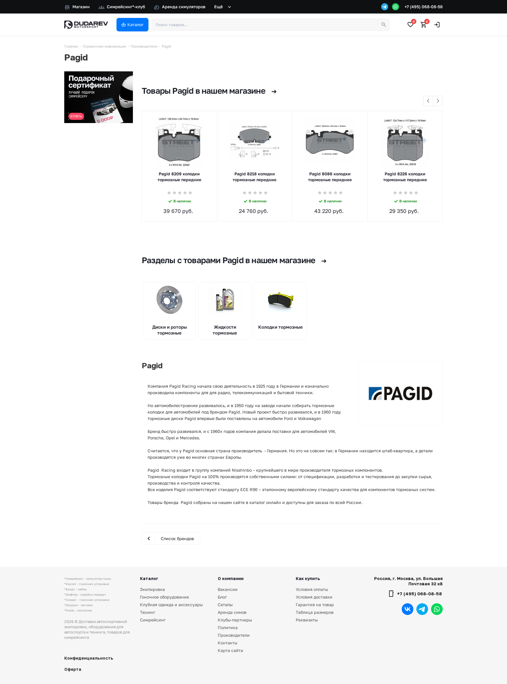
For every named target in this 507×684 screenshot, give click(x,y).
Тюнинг (147, 612)
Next (438, 101)
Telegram (422, 609)
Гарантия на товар (315, 604)
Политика (228, 627)
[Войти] (437, 25)
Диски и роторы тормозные (169, 329)
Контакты (227, 642)
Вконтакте (407, 609)
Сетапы (225, 604)
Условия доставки (314, 596)
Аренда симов (232, 612)
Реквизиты (307, 619)
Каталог (149, 578)
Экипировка (152, 589)
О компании (231, 578)
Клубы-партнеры (235, 619)
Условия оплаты (312, 589)
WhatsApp (437, 609)
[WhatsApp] (395, 6)
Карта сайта (230, 650)
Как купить (308, 578)
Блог (222, 596)
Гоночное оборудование (164, 596)
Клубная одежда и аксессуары (171, 604)
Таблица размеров (315, 612)
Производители (234, 635)
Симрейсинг (152, 619)
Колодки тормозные (280, 327)
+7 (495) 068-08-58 (424, 6)
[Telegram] (384, 6)
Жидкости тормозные (225, 329)
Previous (428, 101)
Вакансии (228, 589)
